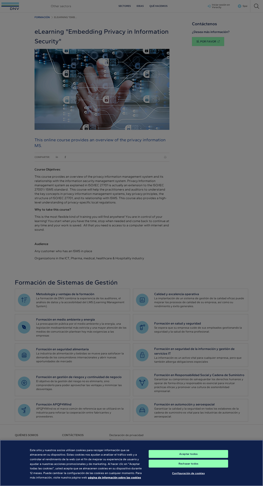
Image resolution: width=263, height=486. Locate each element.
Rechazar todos (188, 463)
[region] (131, 463)
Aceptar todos (188, 454)
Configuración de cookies (188, 473)
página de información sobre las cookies (114, 477)
